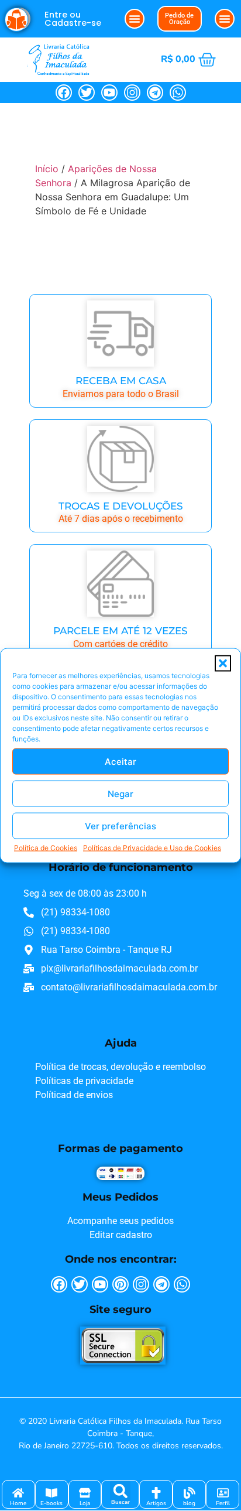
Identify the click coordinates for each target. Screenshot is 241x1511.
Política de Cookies (45, 847)
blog (189, 1503)
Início (46, 169)
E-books (51, 1503)
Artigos (156, 1503)
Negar (120, 793)
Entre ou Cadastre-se (72, 19)
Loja (85, 1503)
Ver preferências (120, 825)
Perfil (223, 1503)
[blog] (189, 1493)
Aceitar (120, 761)
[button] (223, 663)
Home (18, 1503)
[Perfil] (223, 1493)
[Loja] (85, 1493)
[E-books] (51, 1493)
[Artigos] (156, 1493)
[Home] (18, 1493)
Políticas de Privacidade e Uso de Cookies (152, 847)
